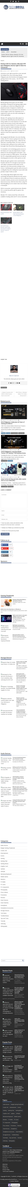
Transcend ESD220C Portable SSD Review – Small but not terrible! (21, 711)
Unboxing (3, 923)
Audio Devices (5, 753)
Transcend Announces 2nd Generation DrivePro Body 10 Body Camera (19, 976)
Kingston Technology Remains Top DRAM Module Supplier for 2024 (21, 687)
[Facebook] (8, 383)
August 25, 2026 (5, 420)
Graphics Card (4, 866)
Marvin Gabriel (15, 71)
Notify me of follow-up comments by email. (13, 527)
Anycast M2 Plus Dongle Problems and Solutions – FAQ (19, 1057)
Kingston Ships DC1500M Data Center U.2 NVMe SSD (21, 663)
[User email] (19, 383)
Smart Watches (5, 902)
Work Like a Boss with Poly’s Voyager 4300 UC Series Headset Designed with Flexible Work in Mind (20, 788)
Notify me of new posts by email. (10, 530)
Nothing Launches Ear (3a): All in (19, 767)
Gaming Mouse (4, 863)
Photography (4, 889)
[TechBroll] (2, 44)
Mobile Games (4, 876)
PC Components (14, 433)
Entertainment (4, 853)
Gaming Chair (4, 861)
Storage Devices (6, 658)
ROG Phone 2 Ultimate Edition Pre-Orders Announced (21, 394)
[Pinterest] (17, 383)
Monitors (3, 879)
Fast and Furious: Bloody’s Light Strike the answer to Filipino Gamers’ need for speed (6, 228)
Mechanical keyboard (6, 874)
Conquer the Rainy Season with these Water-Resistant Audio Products (19, 801)
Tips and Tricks (4, 918)
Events (2, 856)
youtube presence (15, 1151)
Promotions (4, 895)
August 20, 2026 (5, 477)
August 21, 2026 (5, 449)
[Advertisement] (14, 26)
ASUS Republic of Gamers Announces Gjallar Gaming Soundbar (18, 778)
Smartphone (10, 486)
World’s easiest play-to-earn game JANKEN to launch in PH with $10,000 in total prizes (20, 616)
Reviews (3, 897)
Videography (4, 926)
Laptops (3, 869)
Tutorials (3, 921)
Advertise (5, 1164)
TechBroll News (5, 915)
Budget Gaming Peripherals (8, 848)
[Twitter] (15, 383)
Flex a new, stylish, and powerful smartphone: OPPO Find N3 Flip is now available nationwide (19, 990)
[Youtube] (11, 383)
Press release (3, 387)
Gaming (3, 858)
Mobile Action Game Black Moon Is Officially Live (11, 609)
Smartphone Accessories (7, 908)
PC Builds (3, 433)
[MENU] (26, 44)
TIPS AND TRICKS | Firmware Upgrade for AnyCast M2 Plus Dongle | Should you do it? (19, 1089)
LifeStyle (3, 871)
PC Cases (8, 433)
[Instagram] (13, 383)
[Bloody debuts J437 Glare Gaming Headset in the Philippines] (18, 207)
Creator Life (4, 850)
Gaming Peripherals (7, 596)
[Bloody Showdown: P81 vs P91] (6, 207)
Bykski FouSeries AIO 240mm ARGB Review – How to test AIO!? (7, 394)
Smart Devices (4, 900)
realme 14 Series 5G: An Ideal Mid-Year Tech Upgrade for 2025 (19, 1031)
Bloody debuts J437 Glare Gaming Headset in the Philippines (18, 214)
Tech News (10, 460)
